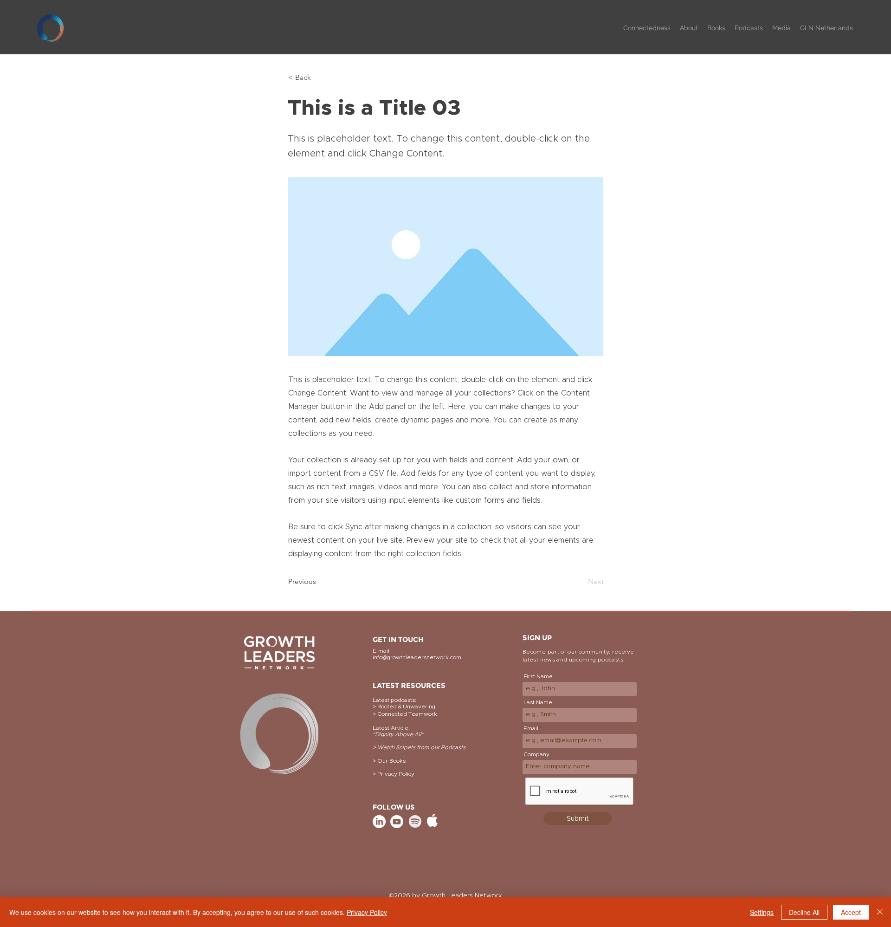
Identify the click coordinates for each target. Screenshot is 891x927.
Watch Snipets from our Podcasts (421, 747)
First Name (538, 676)
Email (530, 728)
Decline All (804, 912)
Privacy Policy (367, 912)
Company (536, 754)
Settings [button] (762, 912)
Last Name (537, 702)
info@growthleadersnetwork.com (417, 657)
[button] (689, 28)
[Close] (879, 912)
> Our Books (389, 761)
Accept (851, 912)
